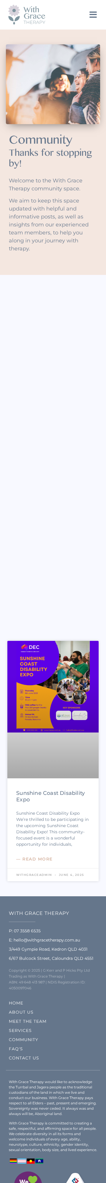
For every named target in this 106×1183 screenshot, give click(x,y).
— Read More (34, 859)
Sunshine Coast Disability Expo (50, 796)
